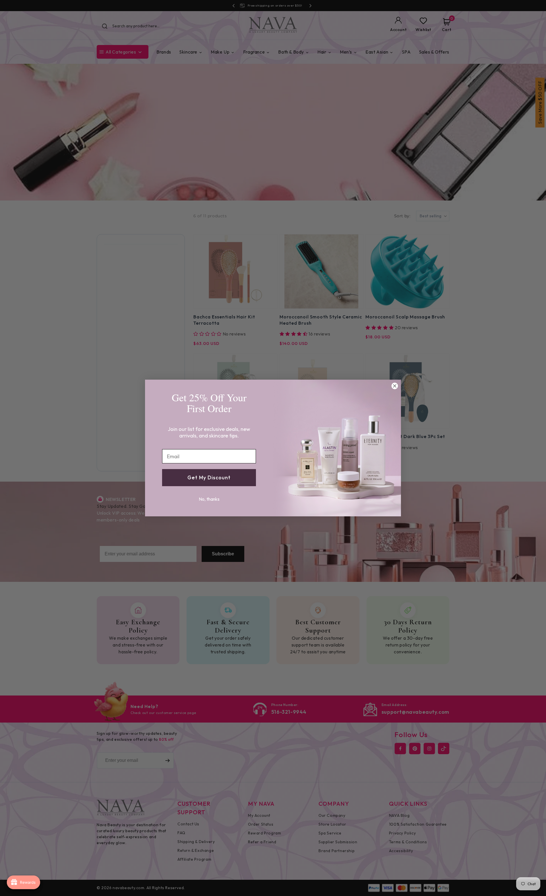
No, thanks (209, 499)
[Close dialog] (394, 385)
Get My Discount (209, 477)
